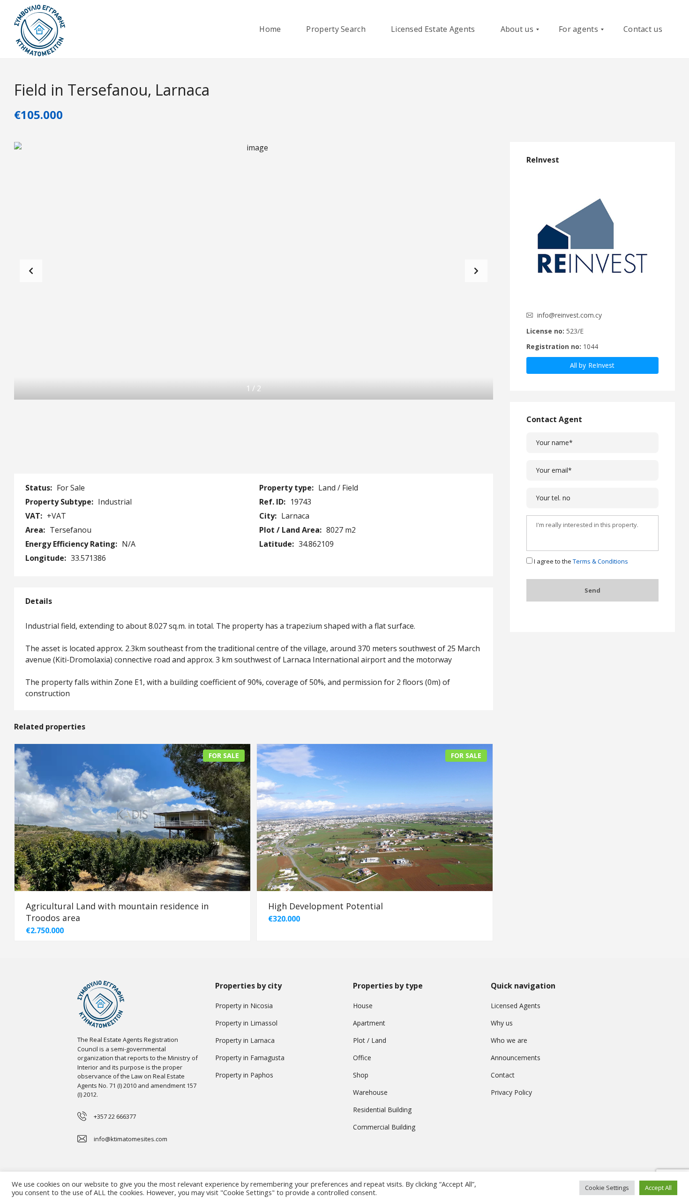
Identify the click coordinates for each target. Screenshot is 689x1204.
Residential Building (382, 1109)
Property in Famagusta (250, 1057)
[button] (476, 271)
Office (362, 1057)
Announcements (515, 1057)
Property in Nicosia (244, 1005)
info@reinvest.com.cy (569, 315)
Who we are (509, 1040)
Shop (360, 1074)
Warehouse (370, 1092)
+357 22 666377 (115, 1116)
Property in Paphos (244, 1074)
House (363, 1005)
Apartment (369, 1022)
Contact (503, 1074)
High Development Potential (325, 906)
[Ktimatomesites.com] (39, 29)
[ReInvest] (592, 238)
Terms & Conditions (600, 561)
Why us (502, 1022)
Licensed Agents (515, 1005)
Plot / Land (369, 1040)
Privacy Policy (511, 1092)
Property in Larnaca (245, 1040)
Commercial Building (384, 1126)
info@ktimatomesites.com (130, 1139)
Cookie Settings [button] (607, 1187)
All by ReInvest (592, 365)
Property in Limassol (246, 1022)
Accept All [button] (658, 1187)
